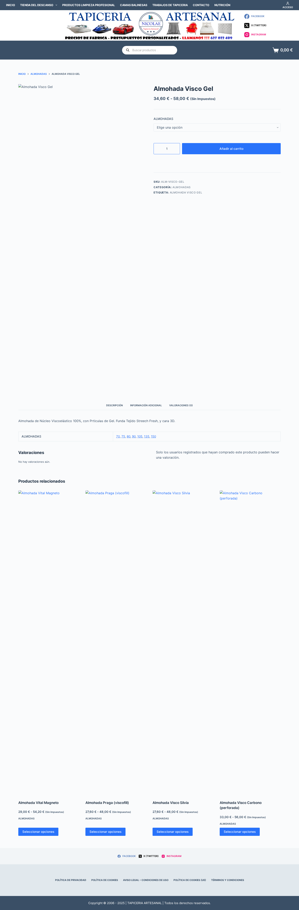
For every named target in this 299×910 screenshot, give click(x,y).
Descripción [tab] (114, 405)
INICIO (10, 5)
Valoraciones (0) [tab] (181, 405)
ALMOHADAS (163, 119)
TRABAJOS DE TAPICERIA (170, 5)
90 (134, 436)
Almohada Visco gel (186, 192)
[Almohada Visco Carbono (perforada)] (250, 642)
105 (139, 436)
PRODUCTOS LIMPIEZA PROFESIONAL (88, 5)
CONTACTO (201, 5)
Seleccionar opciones (38, 832)
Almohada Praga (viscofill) (107, 803)
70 (118, 436)
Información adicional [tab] (146, 405)
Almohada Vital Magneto (38, 803)
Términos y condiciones (227, 880)
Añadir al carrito (231, 149)
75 (123, 436)
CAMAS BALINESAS (133, 5)
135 (146, 436)
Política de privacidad (70, 880)
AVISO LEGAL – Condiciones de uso (145, 880)
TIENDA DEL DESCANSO (36, 5)
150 (153, 436)
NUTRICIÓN (222, 5)
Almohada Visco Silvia (171, 803)
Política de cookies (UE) (190, 880)
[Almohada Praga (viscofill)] (115, 642)
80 (128, 436)
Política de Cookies (104, 880)
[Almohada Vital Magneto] (48, 642)
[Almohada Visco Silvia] (183, 642)
